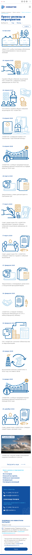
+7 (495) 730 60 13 (11, 507)
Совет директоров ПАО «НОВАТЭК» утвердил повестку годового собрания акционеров (15, 255)
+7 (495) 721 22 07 (11, 492)
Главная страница (6, 12)
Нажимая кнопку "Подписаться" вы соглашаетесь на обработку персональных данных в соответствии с (15, 531)
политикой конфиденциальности (13, 532)
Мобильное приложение (11, 478)
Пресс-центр (16, 12)
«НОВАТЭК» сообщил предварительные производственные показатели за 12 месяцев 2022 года (15, 399)
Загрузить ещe (13, 464)
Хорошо (16, 549)
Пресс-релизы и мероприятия (13, 470)
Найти (26, 26)
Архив (6, 472)
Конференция (7, 480)
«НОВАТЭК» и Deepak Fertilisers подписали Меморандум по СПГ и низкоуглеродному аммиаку (13, 313)
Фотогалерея (7, 474)
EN (4, 1)
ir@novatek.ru (10, 510)
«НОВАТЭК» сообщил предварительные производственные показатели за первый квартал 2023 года (16, 166)
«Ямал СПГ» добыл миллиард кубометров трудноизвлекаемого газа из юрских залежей (16, 50)
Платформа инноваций (11, 482)
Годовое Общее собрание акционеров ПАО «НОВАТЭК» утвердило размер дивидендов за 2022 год (15, 80)
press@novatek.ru (12, 495)
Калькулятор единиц (10, 476)
